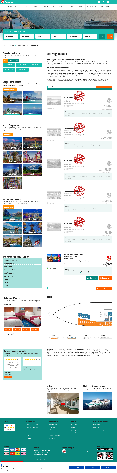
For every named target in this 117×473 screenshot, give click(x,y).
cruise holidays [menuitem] (105, 7)
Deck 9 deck (17, 329)
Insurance (51, 433)
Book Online (106, 278)
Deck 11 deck (35, 329)
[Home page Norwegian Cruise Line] (68, 263)
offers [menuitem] (17, 7)
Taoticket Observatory (98, 430)
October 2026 (35, 65)
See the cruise (91, 278)
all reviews (7, 377)
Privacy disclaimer (53, 427)
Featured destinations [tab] (9, 89)
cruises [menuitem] (35, 7)
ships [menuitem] (53, 7)
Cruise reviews (96, 424)
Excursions (28, 435)
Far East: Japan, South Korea (73, 255)
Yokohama (74, 261)
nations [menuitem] (80, 7)
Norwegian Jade (68, 256)
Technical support (53, 424)
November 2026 (9, 69)
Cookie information (53, 430)
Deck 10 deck (26, 329)
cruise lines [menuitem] (45, 7)
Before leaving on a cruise (32, 427)
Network (73, 427)
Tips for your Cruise (31, 430)
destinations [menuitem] (62, 7)
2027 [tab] (11, 60)
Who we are (74, 424)
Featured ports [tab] (7, 134)
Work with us (52, 438)
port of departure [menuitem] (92, 7)
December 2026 (22, 69)
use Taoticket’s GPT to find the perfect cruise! (77, 451)
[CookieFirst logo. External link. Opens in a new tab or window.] (1, 465)
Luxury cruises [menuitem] (27, 7)
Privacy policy (64, 463)
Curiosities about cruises (32, 424)
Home (4, 45)
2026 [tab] (5, 60)
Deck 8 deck (8, 329)
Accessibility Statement (54, 435)
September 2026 (22, 65)
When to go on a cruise (31, 433)
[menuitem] (99, 2)
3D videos (28, 438)
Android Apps (74, 433)
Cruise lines (11, 45)
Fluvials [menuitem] (72, 7)
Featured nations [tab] (8, 207)
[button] (39, 359)
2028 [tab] (16, 60)
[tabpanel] (22, 67)
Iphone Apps (74, 430)
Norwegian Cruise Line (22, 45)
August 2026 (9, 65)
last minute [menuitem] (10, 7)
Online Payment (97, 427)
